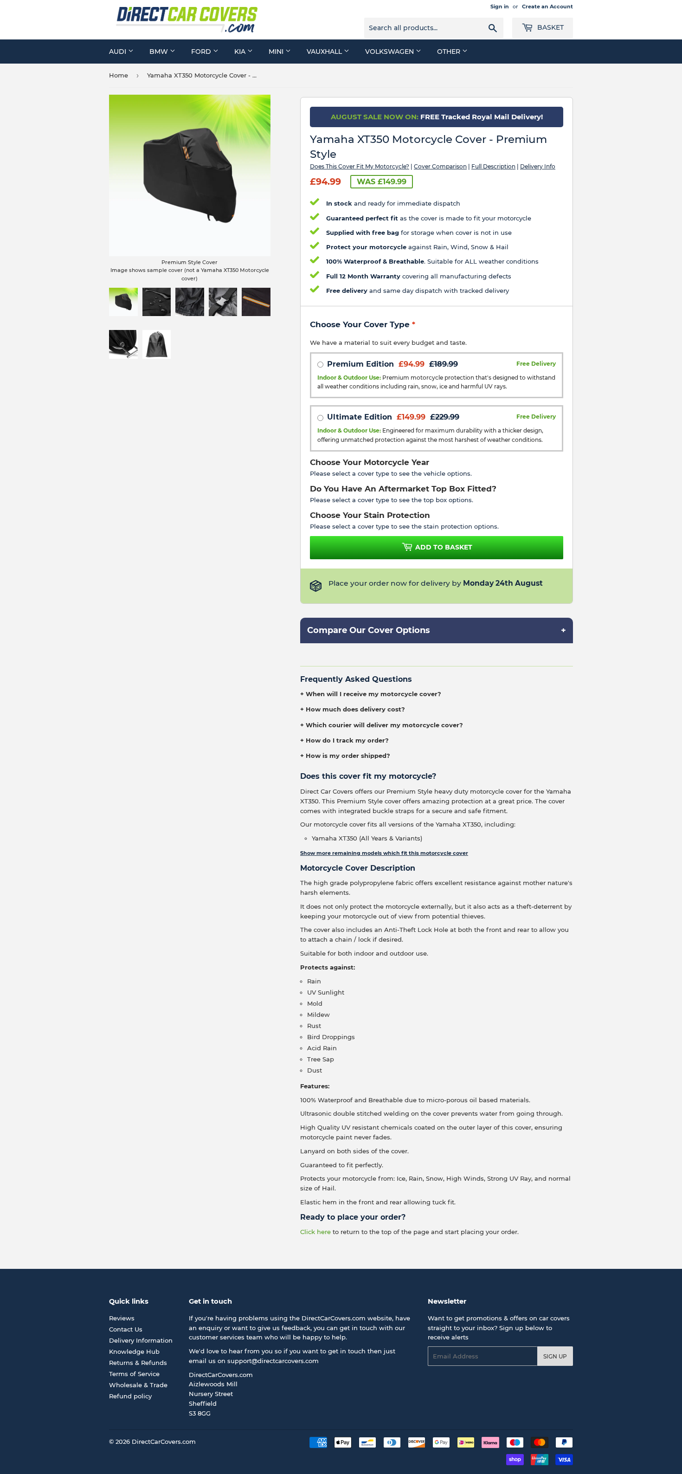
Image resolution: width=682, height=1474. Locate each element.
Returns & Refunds (138, 1362)
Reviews (122, 1318)
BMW (159, 51)
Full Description (493, 166)
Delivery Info (537, 166)
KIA (240, 51)
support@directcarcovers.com (273, 1360)
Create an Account (547, 6)
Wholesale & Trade (138, 1385)
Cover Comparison (440, 166)
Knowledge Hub (134, 1351)
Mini (277, 51)
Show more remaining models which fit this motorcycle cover (384, 853)
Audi (118, 51)
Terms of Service (134, 1373)
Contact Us (125, 1329)
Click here (315, 1231)
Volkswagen (390, 51)
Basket (549, 27)
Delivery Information (141, 1340)
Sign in (499, 6)
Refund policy (130, 1396)
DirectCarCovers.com (164, 1441)
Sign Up (555, 1356)
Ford (202, 51)
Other (449, 51)
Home (118, 75)
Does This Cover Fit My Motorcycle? (359, 166)
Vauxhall (325, 51)
